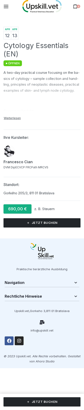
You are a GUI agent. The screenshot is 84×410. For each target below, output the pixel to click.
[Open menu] (6, 6)
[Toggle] (12, 118)
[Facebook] (9, 340)
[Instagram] (19, 340)
